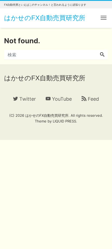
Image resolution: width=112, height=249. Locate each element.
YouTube (61, 99)
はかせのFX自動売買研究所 (44, 17)
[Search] (102, 55)
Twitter (27, 99)
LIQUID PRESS (64, 121)
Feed (92, 99)
